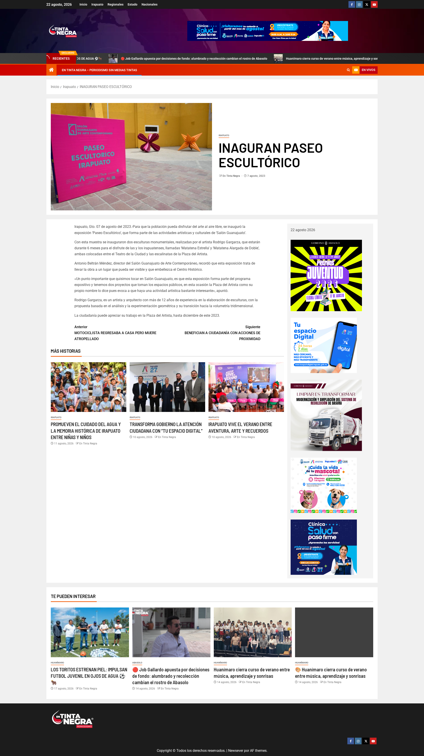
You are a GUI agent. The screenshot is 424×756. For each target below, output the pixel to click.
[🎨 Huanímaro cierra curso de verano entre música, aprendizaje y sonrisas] (334, 632)
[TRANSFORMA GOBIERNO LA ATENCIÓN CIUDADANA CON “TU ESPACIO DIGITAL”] (167, 387)
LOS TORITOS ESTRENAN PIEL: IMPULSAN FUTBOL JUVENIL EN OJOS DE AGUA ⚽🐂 (89, 675)
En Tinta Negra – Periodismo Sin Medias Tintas (99, 70)
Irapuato (97, 4)
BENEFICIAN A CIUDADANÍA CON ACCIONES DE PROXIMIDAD (222, 333)
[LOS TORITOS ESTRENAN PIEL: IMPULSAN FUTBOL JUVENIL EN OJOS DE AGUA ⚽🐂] (90, 632)
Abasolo (137, 662)
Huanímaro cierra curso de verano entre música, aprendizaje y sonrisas (296, 58)
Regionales (115, 4)
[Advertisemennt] (267, 31)
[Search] (348, 70)
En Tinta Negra (231, 175)
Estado (132, 4)
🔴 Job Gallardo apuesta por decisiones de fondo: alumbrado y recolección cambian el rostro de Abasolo (155, 58)
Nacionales (149, 4)
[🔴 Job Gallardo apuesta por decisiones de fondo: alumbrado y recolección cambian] (171, 632)
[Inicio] (51, 70)
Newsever (235, 750)
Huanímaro (57, 662)
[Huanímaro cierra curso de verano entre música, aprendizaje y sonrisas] (253, 632)
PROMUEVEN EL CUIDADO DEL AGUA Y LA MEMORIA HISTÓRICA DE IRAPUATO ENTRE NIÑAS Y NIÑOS (86, 430)
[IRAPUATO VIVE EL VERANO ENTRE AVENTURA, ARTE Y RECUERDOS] (246, 387)
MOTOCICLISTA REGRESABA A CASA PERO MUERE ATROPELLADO (115, 333)
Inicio (83, 4)
